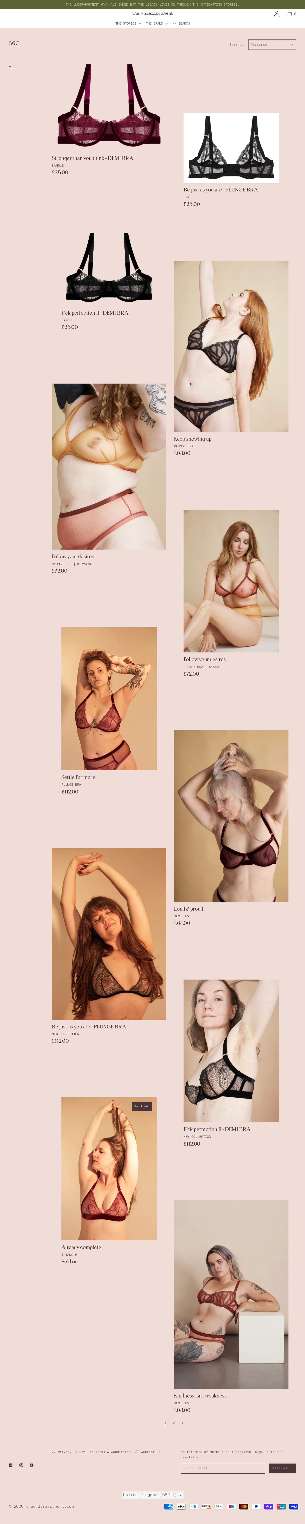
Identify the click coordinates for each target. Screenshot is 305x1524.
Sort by (237, 44)
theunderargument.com (50, 1506)
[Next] (182, 1423)
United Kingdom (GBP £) (151, 1495)
